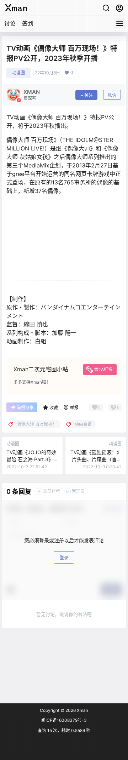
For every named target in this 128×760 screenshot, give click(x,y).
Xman (82, 710)
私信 (112, 95)
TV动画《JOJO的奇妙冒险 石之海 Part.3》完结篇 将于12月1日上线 (32, 459)
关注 (88, 95)
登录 (64, 557)
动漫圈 (18, 72)
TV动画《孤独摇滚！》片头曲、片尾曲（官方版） (96, 459)
